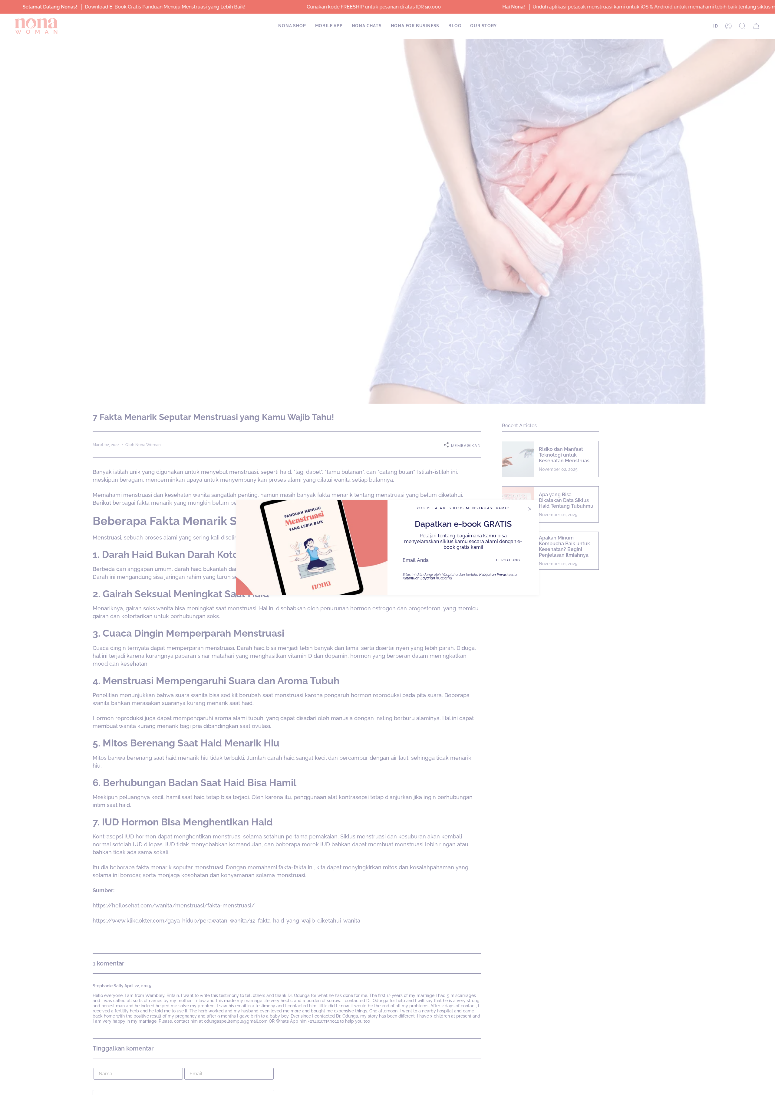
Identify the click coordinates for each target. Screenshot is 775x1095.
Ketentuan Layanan (419, 578)
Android (663, 7)
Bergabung (508, 560)
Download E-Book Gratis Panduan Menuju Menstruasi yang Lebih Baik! (165, 7)
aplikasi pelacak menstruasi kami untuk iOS (598, 7)
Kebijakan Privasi (493, 574)
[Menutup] (530, 509)
